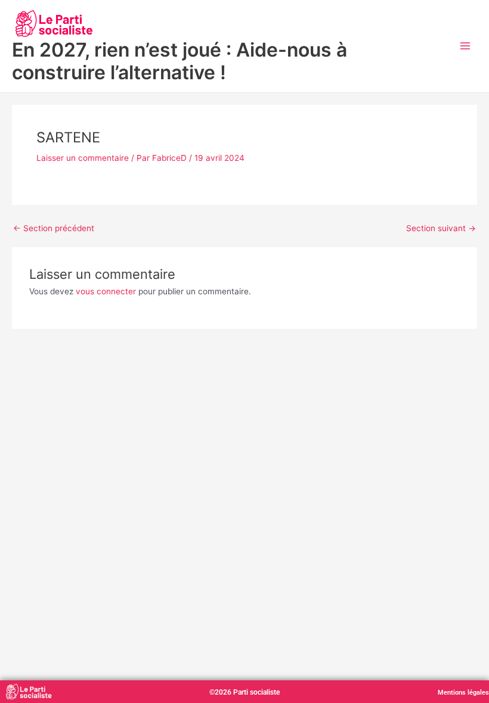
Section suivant (441, 229)
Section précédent (53, 229)
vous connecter (106, 291)
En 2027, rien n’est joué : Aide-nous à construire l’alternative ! (179, 61)
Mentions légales (463, 692)
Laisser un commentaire (82, 158)
